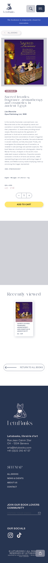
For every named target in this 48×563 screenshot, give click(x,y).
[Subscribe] (39, 513)
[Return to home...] (8, 12)
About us (12, 482)
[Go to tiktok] (19, 536)
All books (12, 33)
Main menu (40, 8)
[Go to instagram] (10, 536)
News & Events (15, 478)
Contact (12, 487)
